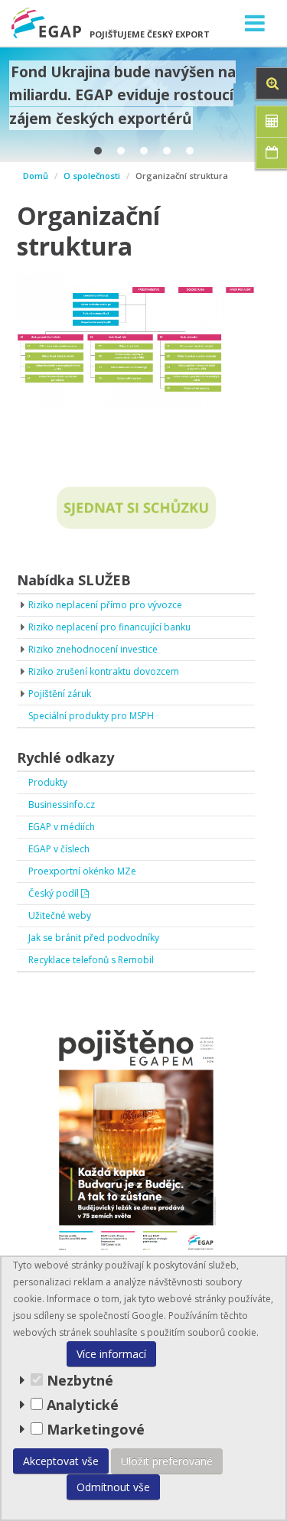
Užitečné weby (59, 915)
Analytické (83, 1405)
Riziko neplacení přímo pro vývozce (105, 604)
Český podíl (54, 893)
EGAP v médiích (61, 826)
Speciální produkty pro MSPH (91, 715)
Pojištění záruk (59, 693)
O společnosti (92, 175)
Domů (35, 175)
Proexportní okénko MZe (82, 871)
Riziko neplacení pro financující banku (109, 626)
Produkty (47, 782)
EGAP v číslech (59, 848)
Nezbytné (78, 1380)
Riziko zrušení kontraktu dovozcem (103, 671)
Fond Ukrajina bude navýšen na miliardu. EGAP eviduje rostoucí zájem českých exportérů (122, 95)
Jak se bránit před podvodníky (93, 937)
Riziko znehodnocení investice (93, 649)
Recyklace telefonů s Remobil (91, 959)
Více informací (111, 1354)
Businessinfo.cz (61, 804)
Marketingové (94, 1429)
